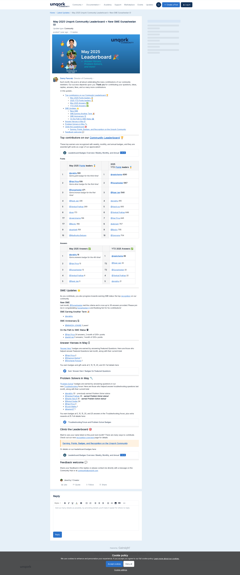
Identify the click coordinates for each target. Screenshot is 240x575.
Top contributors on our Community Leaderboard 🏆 (86, 95)
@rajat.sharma (116, 174)
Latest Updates (63, 13)
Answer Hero (65, 348)
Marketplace (129, 5)
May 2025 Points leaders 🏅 (81, 98)
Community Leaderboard (105, 137)
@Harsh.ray (115, 207)
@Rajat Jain (115, 192)
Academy (108, 5)
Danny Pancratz (66, 78)
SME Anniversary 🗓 (78, 116)
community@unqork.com (88, 470)
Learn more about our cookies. (166, 558)
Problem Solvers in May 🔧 (76, 124)
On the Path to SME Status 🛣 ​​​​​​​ (82, 119)
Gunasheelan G (83, 308)
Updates (149, 5)
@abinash (115, 224)
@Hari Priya (74, 181)
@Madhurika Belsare (77, 235)
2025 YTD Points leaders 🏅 (81, 100)
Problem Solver (67, 384)
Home (52, 13)
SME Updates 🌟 (72, 108)
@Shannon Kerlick (72, 358)
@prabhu (73, 173)
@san (71, 212)
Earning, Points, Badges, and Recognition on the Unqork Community (98, 129)
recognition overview (85, 437)
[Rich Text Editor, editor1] (96, 517)
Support (118, 5)
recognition (125, 296)
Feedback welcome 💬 (74, 132)
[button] (171, 4)
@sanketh (73, 230)
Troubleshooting (71, 386)
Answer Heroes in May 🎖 (75, 121)
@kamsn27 (69, 409)
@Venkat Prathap (76, 207)
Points (82, 165)
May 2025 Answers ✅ (79, 103)
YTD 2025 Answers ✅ (79, 106)
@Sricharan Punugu (73, 361)
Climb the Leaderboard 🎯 (76, 127)
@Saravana (115, 235)
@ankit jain (69, 337)
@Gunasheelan (117, 183)
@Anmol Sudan (71, 401)
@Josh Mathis (71, 406)
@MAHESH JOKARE (73, 325)
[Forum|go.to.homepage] (60, 4)
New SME (74, 111)
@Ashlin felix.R (71, 399)
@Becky (72, 224)
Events (140, 5)
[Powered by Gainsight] (120, 548)
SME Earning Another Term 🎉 (82, 114)
